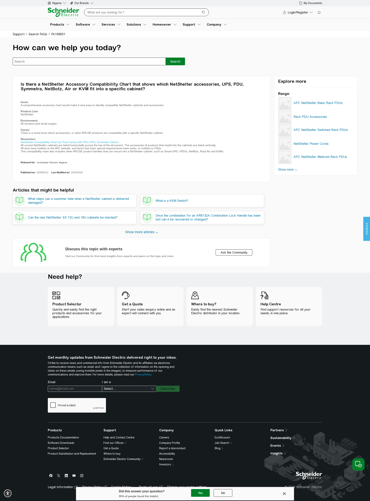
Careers (164, 437)
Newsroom (166, 459)
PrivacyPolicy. (143, 374)
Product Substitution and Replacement (72, 453)
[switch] (8, 493)
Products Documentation (63, 437)
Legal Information (60, 487)
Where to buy (111, 453)
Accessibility (167, 453)
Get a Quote (111, 448)
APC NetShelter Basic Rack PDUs (318, 103)
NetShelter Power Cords (311, 144)
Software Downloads (61, 442)
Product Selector (58, 448)
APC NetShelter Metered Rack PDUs (320, 157)
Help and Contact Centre (119, 437)
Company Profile (169, 442)
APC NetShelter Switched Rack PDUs (320, 130)
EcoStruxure (222, 437)
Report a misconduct (172, 448)
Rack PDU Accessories (310, 117)
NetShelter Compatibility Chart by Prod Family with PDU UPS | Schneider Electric (70, 142)
